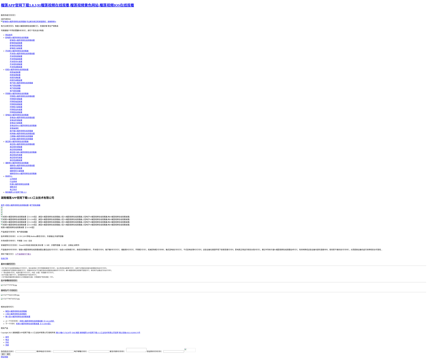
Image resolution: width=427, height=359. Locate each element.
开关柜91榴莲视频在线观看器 (16, 51)
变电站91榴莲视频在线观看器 (16, 115)
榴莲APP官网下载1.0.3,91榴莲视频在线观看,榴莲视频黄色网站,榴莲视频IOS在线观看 (67, 5)
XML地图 (75, 333)
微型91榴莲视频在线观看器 (16, 311)
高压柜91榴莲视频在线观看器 (16, 142)
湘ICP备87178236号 (63, 333)
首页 (2, 205)
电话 (7, 340)
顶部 (7, 345)
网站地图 (4, 357)
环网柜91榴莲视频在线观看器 (16, 94)
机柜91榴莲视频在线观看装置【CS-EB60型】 (33, 324)
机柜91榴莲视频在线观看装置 (16, 70)
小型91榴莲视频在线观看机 (16, 314)
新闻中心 (8, 176)
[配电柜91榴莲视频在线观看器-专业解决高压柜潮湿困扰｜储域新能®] (28, 22)
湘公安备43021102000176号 (129, 333)
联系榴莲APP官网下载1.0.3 (15, 192)
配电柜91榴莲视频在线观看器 (16, 38)
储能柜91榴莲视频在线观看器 (16, 163)
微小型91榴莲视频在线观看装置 (17, 317)
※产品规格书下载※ (23, 254)
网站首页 (8, 35)
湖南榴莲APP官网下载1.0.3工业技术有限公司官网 (99, 333)
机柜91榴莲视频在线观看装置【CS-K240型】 (37, 321)
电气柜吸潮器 (35, 205)
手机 (7, 342)
